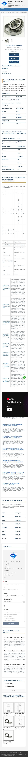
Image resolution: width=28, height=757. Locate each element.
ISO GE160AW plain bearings (6, 306)
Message (5, 609)
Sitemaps (20, 752)
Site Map (15, 752)
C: (2, 114)
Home (2, 12)
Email (5, 581)
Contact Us (9, 752)
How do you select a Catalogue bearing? (15, 664)
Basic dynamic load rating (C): (7, 104)
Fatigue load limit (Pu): (8, 100)
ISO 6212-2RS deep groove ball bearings (6, 287)
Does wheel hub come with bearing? (15, 651)
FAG (3, 524)
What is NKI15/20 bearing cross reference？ (14, 50)
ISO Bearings (13, 12)
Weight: (4, 117)
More (13, 690)
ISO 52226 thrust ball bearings (6, 323)
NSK (3, 513)
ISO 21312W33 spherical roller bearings (6, 346)
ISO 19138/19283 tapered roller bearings (6, 366)
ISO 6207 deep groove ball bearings (6, 354)
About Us (3, 752)
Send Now (11, 623)
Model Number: (6, 97)
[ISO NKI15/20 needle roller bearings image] (14, 27)
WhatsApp (14, 58)
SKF (3, 516)
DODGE (4, 538)
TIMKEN (4, 527)
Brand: (4, 111)
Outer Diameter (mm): (8, 169)
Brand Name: (6, 93)
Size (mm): (5, 166)
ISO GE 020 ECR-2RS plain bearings (6, 335)
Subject (5, 593)
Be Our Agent (14, 62)
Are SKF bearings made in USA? (15, 638)
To (4, 587)
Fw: (3, 124)
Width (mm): (5, 121)
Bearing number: (7, 108)
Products (7, 12)
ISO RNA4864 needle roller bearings (6, 380)
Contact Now (14, 55)
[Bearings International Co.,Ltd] (4, 3)
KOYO (4, 531)
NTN (3, 520)
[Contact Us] (24, 378)
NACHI (4, 535)
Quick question (8, 599)
